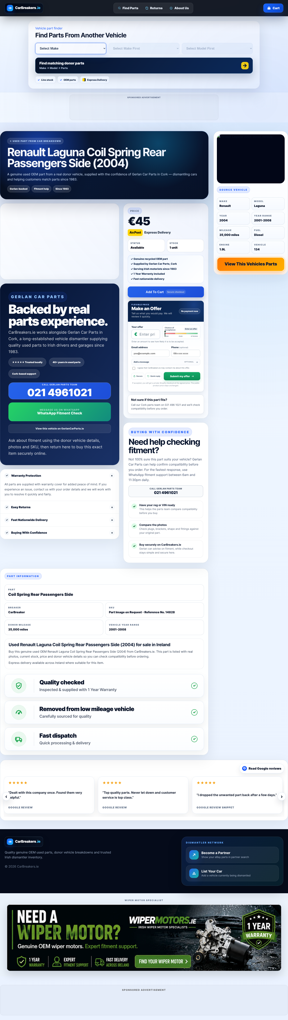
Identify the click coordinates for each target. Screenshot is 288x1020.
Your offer (137, 326)
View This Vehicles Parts (251, 264)
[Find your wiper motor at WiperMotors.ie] (144, 937)
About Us (181, 8)
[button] (144, 65)
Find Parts (131, 8)
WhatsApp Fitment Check (59, 413)
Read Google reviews (262, 768)
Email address (139, 347)
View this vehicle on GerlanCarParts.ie (59, 428)
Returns (156, 8)
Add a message (164, 362)
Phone (179, 347)
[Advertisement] (144, 109)
